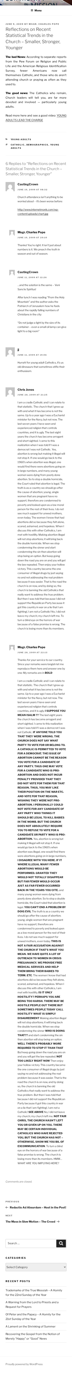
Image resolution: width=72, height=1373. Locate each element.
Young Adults (21, 139)
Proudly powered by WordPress (24, 1364)
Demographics (37, 144)
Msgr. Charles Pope (44, 24)
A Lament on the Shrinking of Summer (31, 1326)
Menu (38, 10)
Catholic (18, 144)
